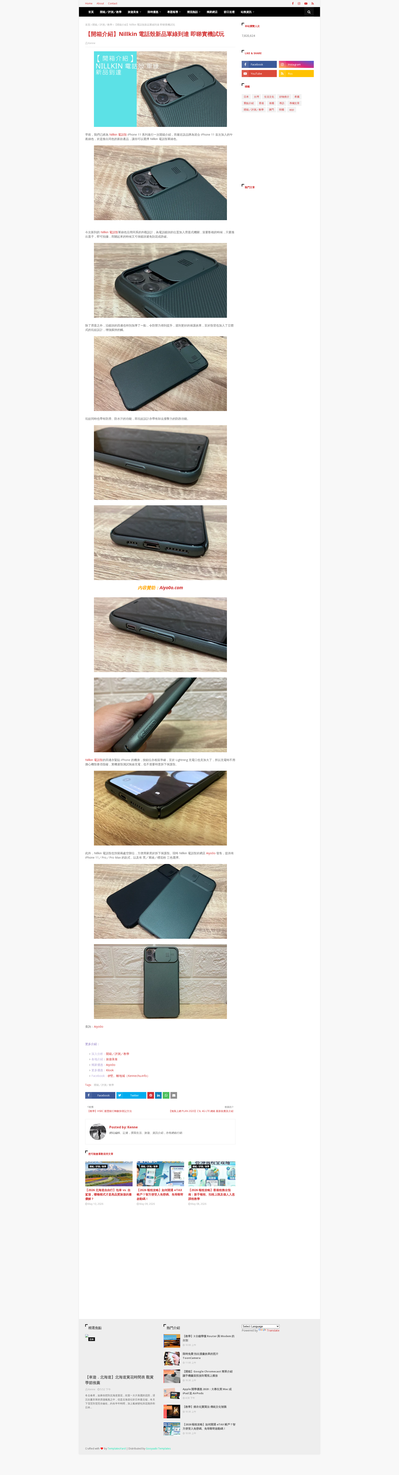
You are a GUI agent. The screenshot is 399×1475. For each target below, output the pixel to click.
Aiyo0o (211, 853)
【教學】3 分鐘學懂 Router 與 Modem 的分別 (208, 1338)
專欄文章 (294, 103)
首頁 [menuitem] (91, 12)
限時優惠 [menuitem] (153, 12)
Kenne (91, 43)
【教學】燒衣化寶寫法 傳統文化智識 (205, 1407)
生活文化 (269, 96)
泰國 (271, 103)
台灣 (256, 96)
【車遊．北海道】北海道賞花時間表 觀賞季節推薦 (119, 1379)
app (291, 109)
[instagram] (299, 3)
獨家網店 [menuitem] (212, 12)
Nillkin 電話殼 (118, 134)
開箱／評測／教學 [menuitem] (111, 12)
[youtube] (305, 3)
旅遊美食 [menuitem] (133, 12)
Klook (110, 1070)
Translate (273, 1330)
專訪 (281, 103)
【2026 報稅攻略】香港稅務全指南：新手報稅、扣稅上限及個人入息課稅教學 (211, 1194)
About (100, 3)
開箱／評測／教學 (102, 24)
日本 (246, 96)
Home (88, 3)
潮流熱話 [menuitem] (192, 12)
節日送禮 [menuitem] (229, 12)
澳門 (271, 109)
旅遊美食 (112, 1059)
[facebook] (293, 3)
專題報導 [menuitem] (172, 12)
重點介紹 (249, 103)
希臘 (296, 96)
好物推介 (284, 96)
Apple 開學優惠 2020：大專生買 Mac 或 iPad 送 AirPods (207, 1391)
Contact (112, 3)
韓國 (281, 109)
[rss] (312, 3)
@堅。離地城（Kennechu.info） (129, 1076)
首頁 (87, 24)
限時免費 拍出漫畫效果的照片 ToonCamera (200, 1356)
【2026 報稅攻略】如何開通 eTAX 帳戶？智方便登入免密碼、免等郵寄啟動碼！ (160, 1194)
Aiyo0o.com (171, 587)
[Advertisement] (160, 1247)
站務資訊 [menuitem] (246, 12)
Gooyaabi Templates (158, 1448)
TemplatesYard (117, 1448)
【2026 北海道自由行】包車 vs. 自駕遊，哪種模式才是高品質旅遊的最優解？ (108, 1194)
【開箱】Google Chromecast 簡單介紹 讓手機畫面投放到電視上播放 (208, 1373)
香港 (261, 103)
